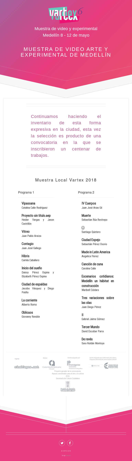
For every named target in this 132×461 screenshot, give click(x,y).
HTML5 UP (68, 455)
